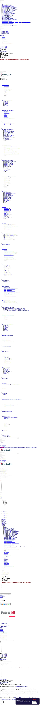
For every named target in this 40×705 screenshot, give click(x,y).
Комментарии (4, 623)
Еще (5, 140)
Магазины (2, 637)
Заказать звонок (3, 49)
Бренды (1, 629)
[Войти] (0, 493)
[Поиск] (1, 492)
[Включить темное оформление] (1, 72)
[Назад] (5, 501)
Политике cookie (27, 702)
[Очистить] (18, 438)
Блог (1, 634)
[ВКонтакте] (1, 604)
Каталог (1, 627)
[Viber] (6, 604)
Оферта (1, 683)
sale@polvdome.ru (3, 51)
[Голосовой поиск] (1, 440)
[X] (5, 604)
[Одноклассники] (2, 604)
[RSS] (0, 605)
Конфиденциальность (4, 682)
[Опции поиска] (1, 439)
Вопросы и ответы (3, 633)
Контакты (2, 631)
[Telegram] (9, 604)
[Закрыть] (1, 498)
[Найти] (4, 440)
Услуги (1, 630)
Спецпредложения (3, 632)
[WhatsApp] (8, 604)
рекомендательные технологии (21, 686)
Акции (1, 628)
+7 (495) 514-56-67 (3, 46)
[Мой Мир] (4, 604)
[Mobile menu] (1, 462)
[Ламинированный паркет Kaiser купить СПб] (7, 620)
